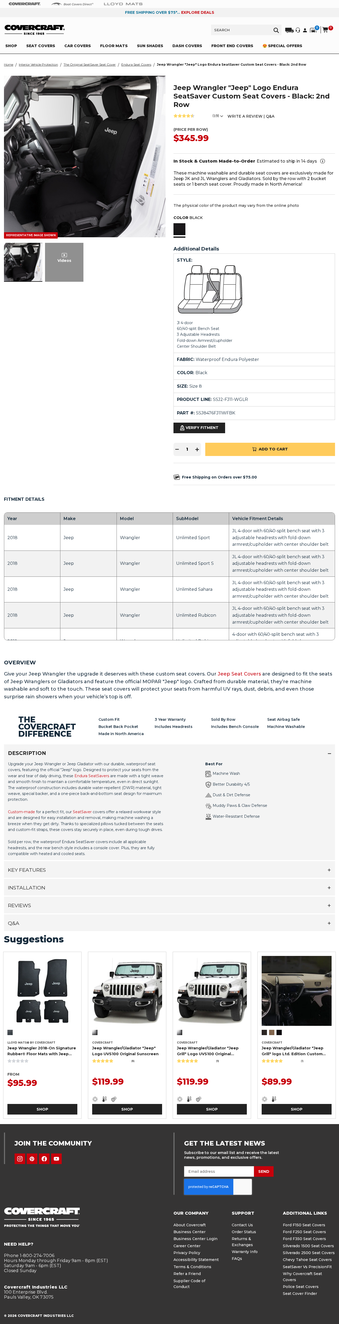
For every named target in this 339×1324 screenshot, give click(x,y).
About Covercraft (189, 1225)
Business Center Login (195, 1238)
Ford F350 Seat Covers (304, 1238)
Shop (42, 1109)
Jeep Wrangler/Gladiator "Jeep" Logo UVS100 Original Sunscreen (125, 1051)
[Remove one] (177, 449)
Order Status (244, 1231)
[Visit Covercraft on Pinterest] (32, 1158)
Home (8, 64)
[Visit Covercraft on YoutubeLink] (56, 1158)
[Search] (276, 30)
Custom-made (21, 811)
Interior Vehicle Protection (38, 64)
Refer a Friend (187, 1273)
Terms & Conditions (192, 1266)
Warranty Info (245, 1251)
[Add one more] (197, 449)
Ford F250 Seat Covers (304, 1231)
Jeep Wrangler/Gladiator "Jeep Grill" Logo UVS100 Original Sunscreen (208, 1051)
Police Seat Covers (301, 1286)
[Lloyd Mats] (123, 4)
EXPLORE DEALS (197, 12)
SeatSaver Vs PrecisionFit (307, 1266)
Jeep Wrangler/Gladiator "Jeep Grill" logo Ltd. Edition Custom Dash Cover (292, 1051)
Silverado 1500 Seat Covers (308, 1246)
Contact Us (242, 1225)
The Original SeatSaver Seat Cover (90, 64)
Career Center (186, 1246)
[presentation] (169, 808)
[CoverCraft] (25, 4)
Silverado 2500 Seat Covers (309, 1252)
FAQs (237, 1258)
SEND (263, 1171)
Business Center (189, 1231)
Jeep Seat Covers (239, 674)
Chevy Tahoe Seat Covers (307, 1259)
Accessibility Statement (196, 1259)
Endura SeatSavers (91, 775)
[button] (179, 229)
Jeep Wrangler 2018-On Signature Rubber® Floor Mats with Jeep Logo (41, 1051)
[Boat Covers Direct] (72, 4)
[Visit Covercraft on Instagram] (20, 1158)
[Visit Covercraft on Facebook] (44, 1158)
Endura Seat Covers (136, 64)
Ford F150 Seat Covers (304, 1225)
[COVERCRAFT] (34, 29)
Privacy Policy (186, 1252)
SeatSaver (82, 811)
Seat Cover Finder (300, 1293)
